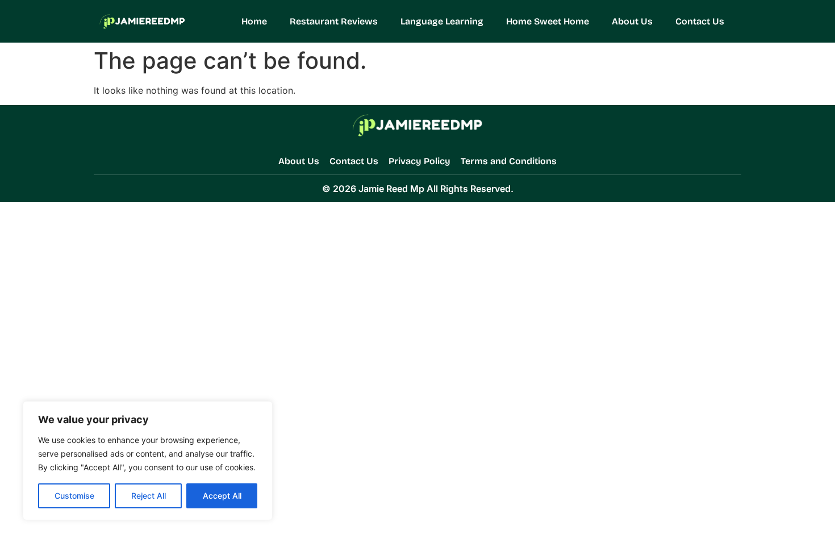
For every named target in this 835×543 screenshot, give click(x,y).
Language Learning (441, 21)
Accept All (222, 495)
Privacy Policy (419, 161)
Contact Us (699, 21)
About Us (632, 21)
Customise (74, 495)
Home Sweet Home (547, 21)
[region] (148, 460)
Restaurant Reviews (334, 21)
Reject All (148, 495)
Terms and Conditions (509, 161)
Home (254, 21)
